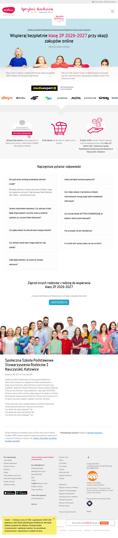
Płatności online (39, 483)
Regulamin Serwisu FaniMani (68, 487)
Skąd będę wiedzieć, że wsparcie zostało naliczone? (26, 262)
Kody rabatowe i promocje (12, 475)
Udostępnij (58, 302)
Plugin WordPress (37, 490)
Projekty (61, 469)
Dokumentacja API (37, 498)
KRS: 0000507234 (92, 468)
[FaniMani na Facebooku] (88, 457)
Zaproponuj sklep (9, 484)
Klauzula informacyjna (66, 503)
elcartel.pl (63, 530)
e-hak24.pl (87, 530)
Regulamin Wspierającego (67, 491)
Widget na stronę (36, 486)
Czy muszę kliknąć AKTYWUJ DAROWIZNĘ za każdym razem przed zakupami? (83, 215)
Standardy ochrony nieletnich (68, 497)
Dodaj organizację (37, 468)
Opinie (61, 460)
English (89, 511)
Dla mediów (63, 466)
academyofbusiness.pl (102, 530)
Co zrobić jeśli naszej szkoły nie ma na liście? (83, 243)
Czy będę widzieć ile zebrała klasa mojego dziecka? (30, 230)
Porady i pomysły (9, 481)
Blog (32, 477)
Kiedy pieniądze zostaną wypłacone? (79, 179)
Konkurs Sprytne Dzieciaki (67, 512)
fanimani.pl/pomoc (94, 433)
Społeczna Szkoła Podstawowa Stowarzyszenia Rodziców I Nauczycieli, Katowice (59, 30)
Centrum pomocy (9, 466)
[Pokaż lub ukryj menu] (112, 11)
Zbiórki (33, 480)
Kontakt (61, 478)
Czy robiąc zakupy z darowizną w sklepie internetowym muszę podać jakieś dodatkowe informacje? (83, 196)
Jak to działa (8, 460)
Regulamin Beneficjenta (67, 494)
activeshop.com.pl (75, 530)
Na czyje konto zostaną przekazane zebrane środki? (27, 181)
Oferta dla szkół (64, 472)
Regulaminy (63, 484)
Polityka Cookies (64, 506)
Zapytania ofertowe (65, 475)
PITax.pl (94, 492)
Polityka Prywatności (65, 500)
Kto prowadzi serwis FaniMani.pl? (78, 231)
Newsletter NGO (36, 474)
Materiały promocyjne (38, 471)
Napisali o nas (63, 457)
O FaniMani (62, 463)
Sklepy (6, 472)
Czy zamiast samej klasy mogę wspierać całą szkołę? (27, 244)
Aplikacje (7, 469)
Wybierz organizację (10, 463)
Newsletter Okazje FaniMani (13, 478)
